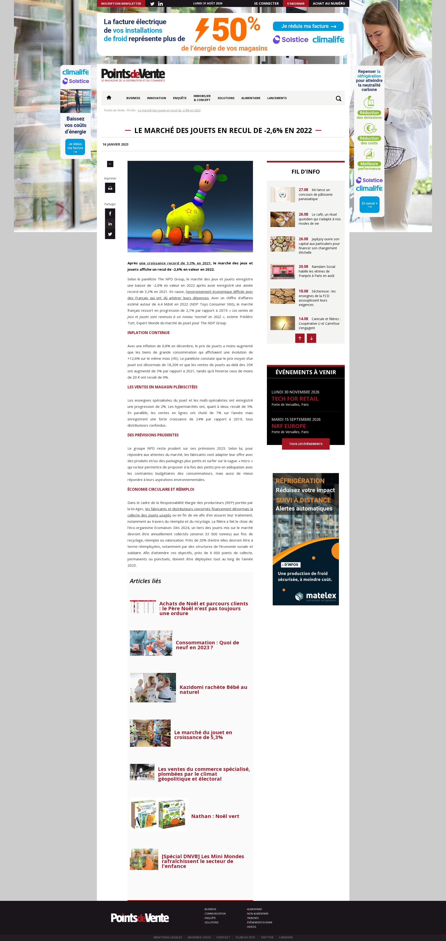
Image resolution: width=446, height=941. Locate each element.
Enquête (180, 98)
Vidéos (251, 926)
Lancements (277, 98)
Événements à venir (259, 922)
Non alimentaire (258, 913)
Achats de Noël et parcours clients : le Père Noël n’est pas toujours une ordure (203, 608)
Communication (215, 913)
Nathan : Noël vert (215, 816)
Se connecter (266, 3)
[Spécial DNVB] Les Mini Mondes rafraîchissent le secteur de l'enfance (203, 861)
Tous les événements (305, 444)
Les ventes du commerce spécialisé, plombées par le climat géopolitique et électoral (204, 773)
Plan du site (245, 937)
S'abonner (296, 3)
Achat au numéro (329, 3)
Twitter (267, 937)
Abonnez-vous (199, 937)
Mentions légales (168, 937)
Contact (223, 937)
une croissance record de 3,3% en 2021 (175, 263)
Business (133, 98)
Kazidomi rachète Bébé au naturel (213, 689)
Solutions (226, 98)
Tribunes (253, 918)
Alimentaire (250, 98)
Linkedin (286, 937)
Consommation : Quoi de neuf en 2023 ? (207, 645)
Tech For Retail (295, 398)
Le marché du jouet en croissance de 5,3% (203, 735)
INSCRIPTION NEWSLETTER (121, 3)
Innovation (156, 98)
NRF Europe (289, 426)
